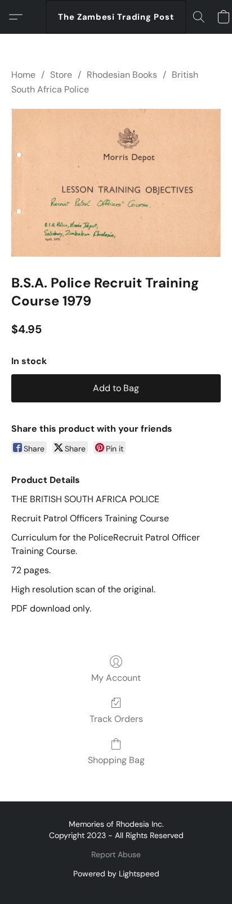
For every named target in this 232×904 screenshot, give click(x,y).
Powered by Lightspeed (116, 873)
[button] (116, 17)
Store (61, 75)
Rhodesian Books (122, 75)
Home (23, 75)
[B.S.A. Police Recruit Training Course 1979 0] (116, 183)
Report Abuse (116, 854)
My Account (116, 678)
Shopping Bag (116, 760)
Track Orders (116, 719)
